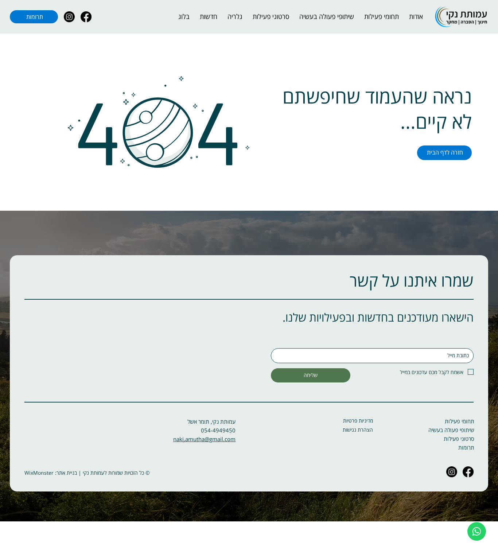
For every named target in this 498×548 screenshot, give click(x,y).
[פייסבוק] (86, 16)
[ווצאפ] (476, 531)
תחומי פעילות (459, 421)
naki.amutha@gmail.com (204, 439)
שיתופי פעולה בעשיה (451, 430)
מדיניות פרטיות (358, 420)
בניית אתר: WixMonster (50, 472)
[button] (381, 16)
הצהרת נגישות (358, 429)
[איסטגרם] (69, 16)
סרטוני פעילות (459, 438)
